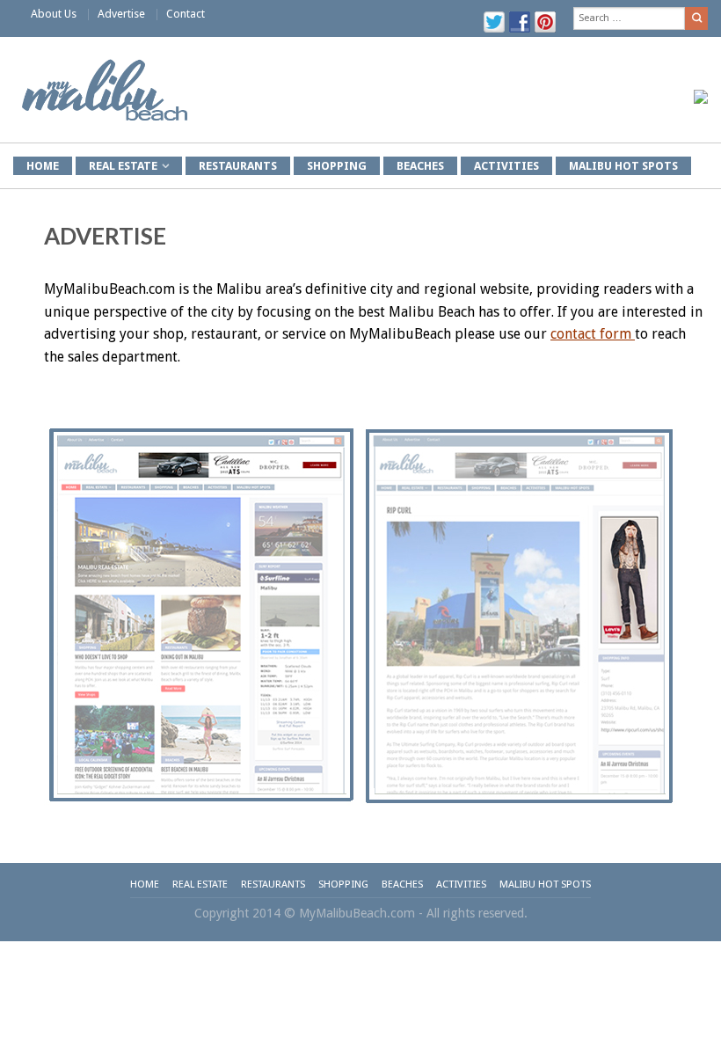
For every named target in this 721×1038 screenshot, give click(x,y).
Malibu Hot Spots (623, 165)
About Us (53, 13)
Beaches (420, 165)
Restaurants (238, 165)
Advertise (121, 13)
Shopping (337, 165)
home (42, 165)
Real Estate (200, 884)
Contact (185, 13)
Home (144, 884)
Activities (506, 165)
